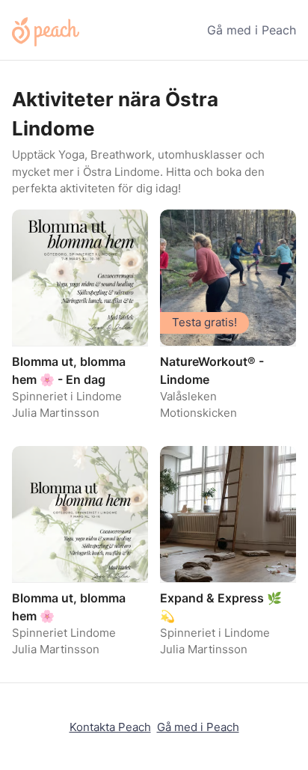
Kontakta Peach (110, 727)
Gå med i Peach (251, 29)
